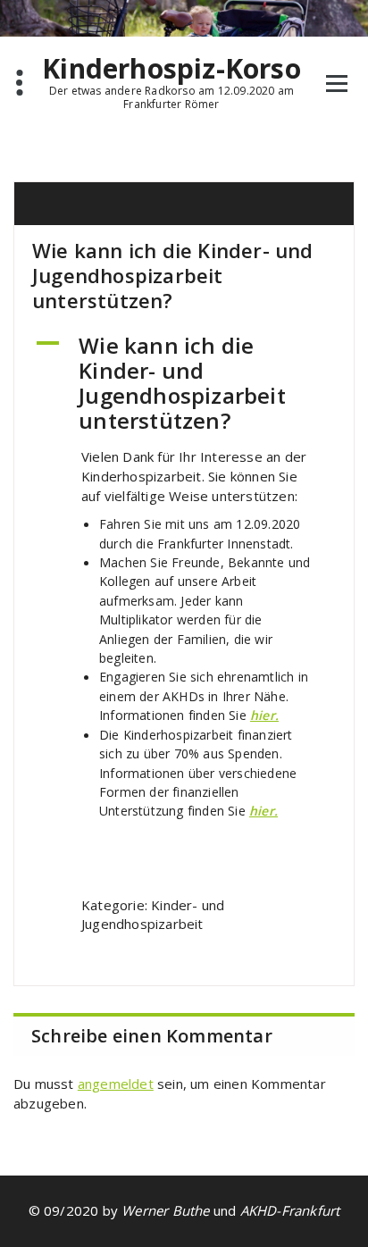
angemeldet (116, 1083)
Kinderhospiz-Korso (171, 69)
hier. (264, 715)
